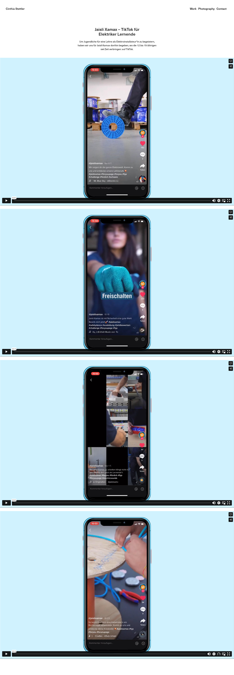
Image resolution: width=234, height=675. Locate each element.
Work (193, 9)
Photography (206, 9)
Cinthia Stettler (15, 9)
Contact (222, 9)
